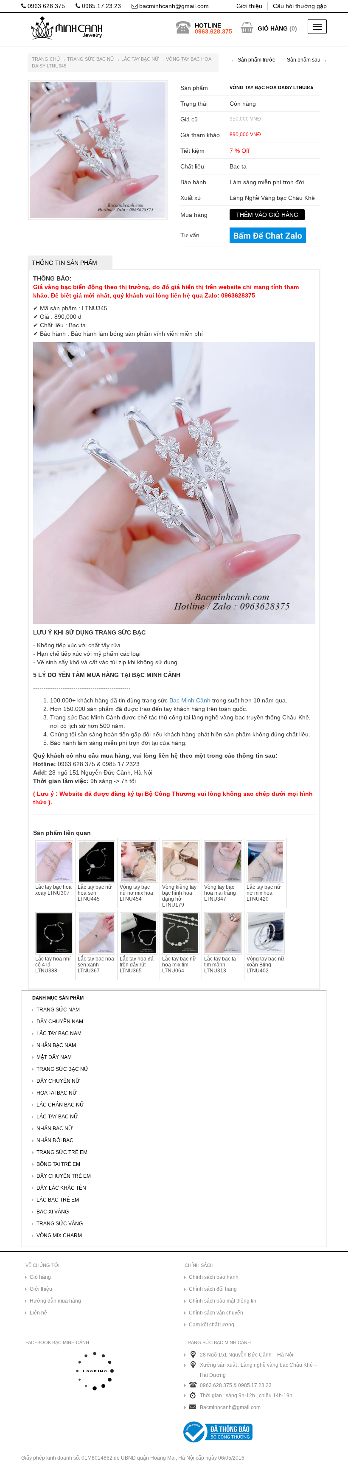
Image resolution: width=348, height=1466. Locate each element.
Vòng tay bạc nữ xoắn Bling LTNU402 (265, 965)
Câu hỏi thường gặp (300, 6)
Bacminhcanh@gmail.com (230, 1407)
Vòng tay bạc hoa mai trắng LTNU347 (220, 893)
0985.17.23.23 (100, 6)
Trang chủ (46, 59)
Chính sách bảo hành (214, 1277)
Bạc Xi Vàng (52, 1212)
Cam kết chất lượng (211, 1325)
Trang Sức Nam (58, 1010)
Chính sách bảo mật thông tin (222, 1301)
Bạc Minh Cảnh (189, 700)
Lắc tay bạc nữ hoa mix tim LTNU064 (179, 965)
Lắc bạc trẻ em (57, 1200)
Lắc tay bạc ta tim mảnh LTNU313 (220, 965)
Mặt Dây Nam (54, 1057)
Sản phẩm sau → (307, 60)
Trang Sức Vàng (59, 1224)
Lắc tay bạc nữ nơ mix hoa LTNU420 (264, 893)
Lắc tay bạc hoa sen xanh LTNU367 (96, 965)
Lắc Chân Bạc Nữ (60, 1105)
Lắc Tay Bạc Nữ (140, 59)
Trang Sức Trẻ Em (61, 1152)
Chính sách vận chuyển (216, 1313)
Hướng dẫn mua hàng (55, 1301)
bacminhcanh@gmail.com (173, 6)
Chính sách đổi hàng (213, 1289)
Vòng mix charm (59, 1236)
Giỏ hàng (40, 1277)
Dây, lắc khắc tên (61, 1188)
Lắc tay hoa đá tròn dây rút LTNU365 (137, 965)
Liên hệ (38, 1313)
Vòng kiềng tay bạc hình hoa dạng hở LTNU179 (179, 896)
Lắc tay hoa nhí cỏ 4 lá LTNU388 (52, 965)
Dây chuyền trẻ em (63, 1176)
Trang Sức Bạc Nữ (90, 59)
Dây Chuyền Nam (59, 1022)
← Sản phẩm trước (253, 60)
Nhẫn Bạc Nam (56, 1045)
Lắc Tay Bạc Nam (58, 1033)
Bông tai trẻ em (58, 1164)
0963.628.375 (45, 6)
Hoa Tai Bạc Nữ (56, 1093)
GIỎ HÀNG (273, 28)
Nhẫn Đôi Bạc (54, 1140)
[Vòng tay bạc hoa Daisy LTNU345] (98, 149)
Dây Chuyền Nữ (58, 1081)
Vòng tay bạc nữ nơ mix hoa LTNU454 (136, 893)
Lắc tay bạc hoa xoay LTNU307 (53, 890)
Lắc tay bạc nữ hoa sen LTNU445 (95, 893)
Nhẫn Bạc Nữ (54, 1129)
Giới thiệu (249, 6)
